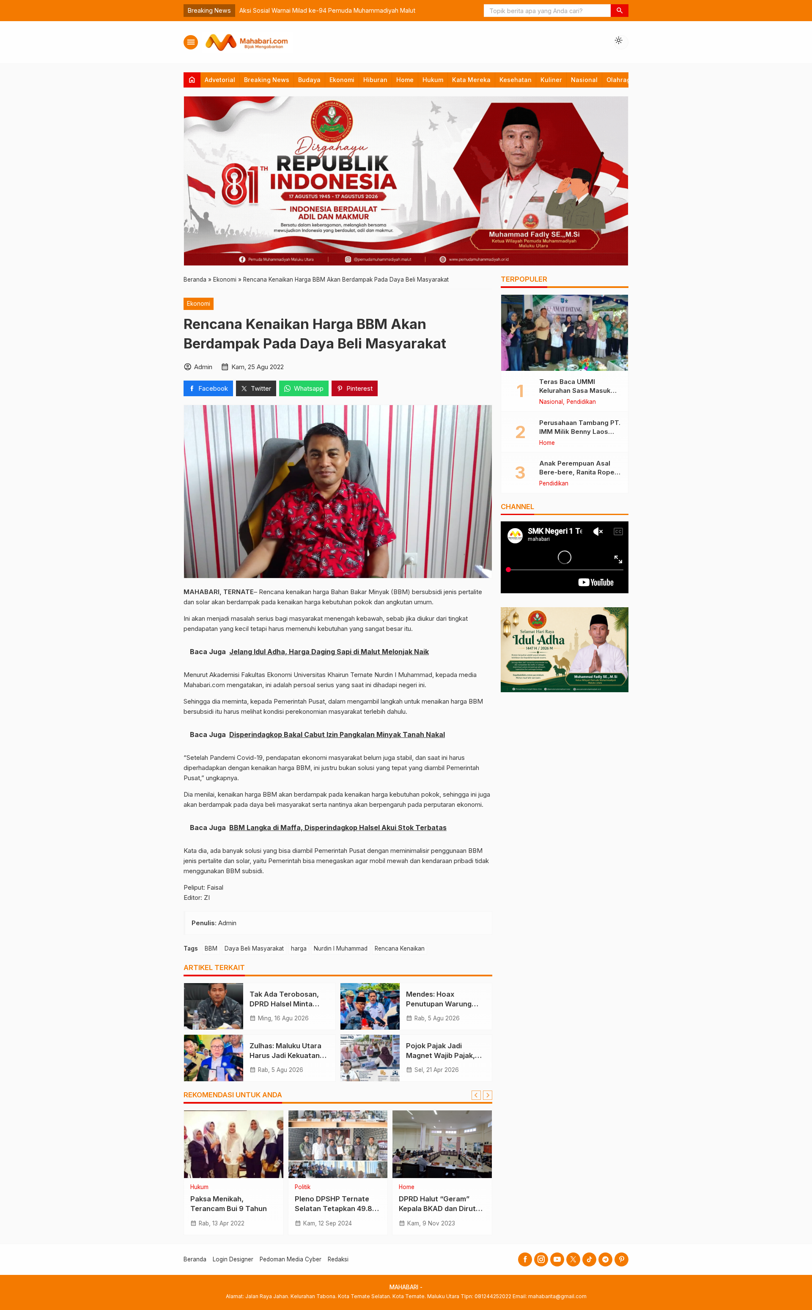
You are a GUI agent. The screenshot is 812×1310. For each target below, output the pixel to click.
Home (405, 79)
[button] (619, 10)
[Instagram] (541, 1259)
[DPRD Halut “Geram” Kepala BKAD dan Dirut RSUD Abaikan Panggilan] (442, 1144)
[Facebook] (525, 1259)
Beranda (195, 1259)
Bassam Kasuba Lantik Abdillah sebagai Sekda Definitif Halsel (326, 10)
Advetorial (220, 79)
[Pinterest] (621, 1259)
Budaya (309, 79)
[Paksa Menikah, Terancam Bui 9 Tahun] (233, 1144)
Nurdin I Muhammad (341, 948)
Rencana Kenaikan (400, 948)
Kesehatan (515, 79)
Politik (302, 1187)
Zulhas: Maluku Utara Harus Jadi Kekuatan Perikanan (285, 1055)
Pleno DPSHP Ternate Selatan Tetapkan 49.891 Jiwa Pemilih (337, 1209)
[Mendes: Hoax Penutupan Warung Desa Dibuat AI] (370, 1006)
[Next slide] (487, 1095)
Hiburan (375, 79)
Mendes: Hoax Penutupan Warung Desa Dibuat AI (439, 1004)
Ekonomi (341, 79)
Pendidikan (581, 402)
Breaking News (266, 79)
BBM (211, 948)
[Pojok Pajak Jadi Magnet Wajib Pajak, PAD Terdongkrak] (370, 1058)
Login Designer (233, 1259)
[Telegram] (605, 1259)
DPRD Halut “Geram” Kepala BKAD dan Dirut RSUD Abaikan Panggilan (441, 1209)
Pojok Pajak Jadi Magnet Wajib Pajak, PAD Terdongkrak (440, 1055)
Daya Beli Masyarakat (254, 948)
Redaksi (338, 1259)
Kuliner (551, 79)
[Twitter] (573, 1259)
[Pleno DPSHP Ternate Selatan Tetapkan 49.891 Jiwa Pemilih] (338, 1144)
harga (299, 948)
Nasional (584, 79)
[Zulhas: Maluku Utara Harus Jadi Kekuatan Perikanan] (213, 1058)
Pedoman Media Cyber (290, 1259)
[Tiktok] (589, 1259)
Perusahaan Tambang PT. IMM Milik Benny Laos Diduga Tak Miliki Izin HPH (580, 431)
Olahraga (620, 79)
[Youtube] (557, 1259)
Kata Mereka (471, 79)
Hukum (432, 79)
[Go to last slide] (476, 1095)
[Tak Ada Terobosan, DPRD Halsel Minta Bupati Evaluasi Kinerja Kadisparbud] (213, 1006)
